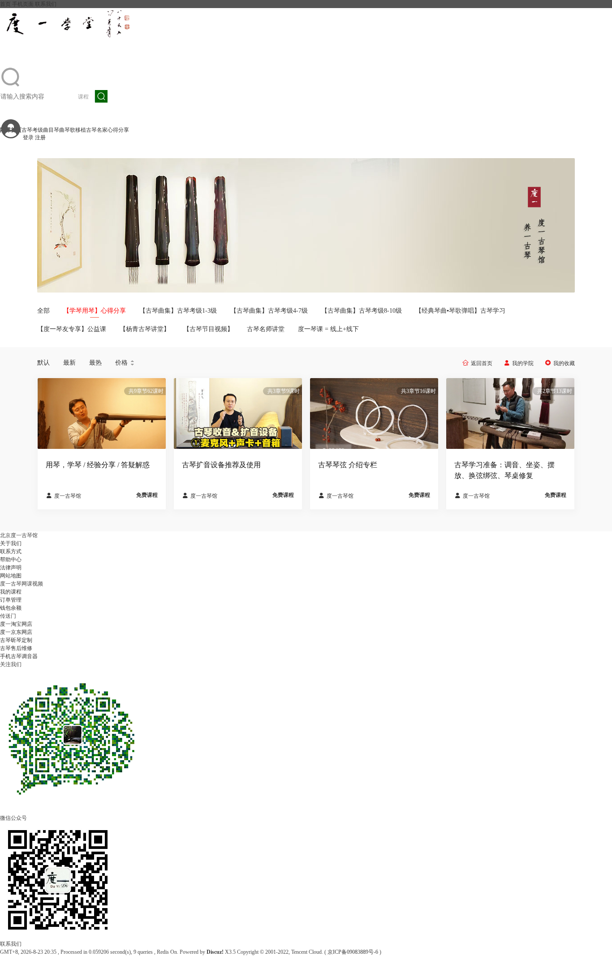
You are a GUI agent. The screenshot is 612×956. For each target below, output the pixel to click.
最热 (95, 362)
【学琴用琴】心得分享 (94, 310)
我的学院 (523, 363)
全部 (43, 310)
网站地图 (11, 576)
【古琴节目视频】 (208, 329)
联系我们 (45, 4)
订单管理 (11, 600)
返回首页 (481, 363)
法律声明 (11, 567)
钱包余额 (11, 608)
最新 (69, 362)
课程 (83, 97)
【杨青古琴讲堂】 (145, 329)
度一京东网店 (16, 632)
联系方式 (11, 551)
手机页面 (23, 4)
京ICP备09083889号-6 (353, 952)
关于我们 (11, 543)
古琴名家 (97, 130)
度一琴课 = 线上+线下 (328, 329)
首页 (5, 4)
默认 (43, 362)
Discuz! (215, 952)
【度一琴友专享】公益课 (71, 329)
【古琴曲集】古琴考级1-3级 (178, 310)
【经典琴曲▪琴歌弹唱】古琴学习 (460, 310)
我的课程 (11, 592)
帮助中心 (11, 559)
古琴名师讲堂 (265, 329)
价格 (125, 362)
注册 (40, 137)
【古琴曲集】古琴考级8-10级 (361, 310)
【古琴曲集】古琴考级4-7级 (269, 310)
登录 (28, 137)
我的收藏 (564, 363)
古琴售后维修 (16, 648)
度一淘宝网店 (16, 624)
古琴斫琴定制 (16, 640)
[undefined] (11, 86)
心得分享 (118, 130)
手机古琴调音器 (19, 656)
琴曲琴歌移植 (70, 130)
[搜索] (101, 96)
